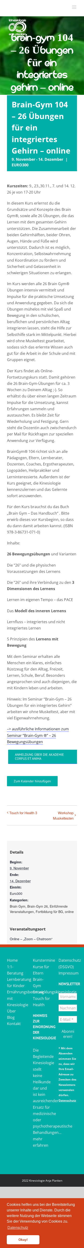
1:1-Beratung (15, 970)
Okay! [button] (23, 1239)
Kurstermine (42, 960)
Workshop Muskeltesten (63, 815)
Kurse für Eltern (41, 970)
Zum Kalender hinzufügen (32, 781)
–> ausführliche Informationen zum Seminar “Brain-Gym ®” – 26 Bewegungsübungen (38, 735)
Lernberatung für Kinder (16, 982)
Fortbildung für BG (49, 911)
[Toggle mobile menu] (74, 7)
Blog (11, 1017)
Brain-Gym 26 (37, 906)
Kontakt (14, 1023)
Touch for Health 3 (23, 812)
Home (12, 960)
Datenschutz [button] (17, 1228)
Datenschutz (67, 1100)
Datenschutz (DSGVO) (68, 963)
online (69, 911)
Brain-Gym (38, 982)
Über (11, 1011)
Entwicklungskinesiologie (42, 992)
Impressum (68, 973)
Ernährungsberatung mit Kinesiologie (16, 998)
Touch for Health (41, 1001)
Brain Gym (17, 906)
